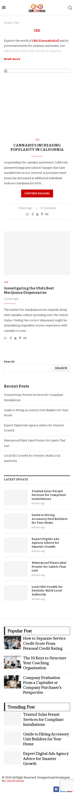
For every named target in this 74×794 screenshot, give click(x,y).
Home (8, 22)
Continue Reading (37, 193)
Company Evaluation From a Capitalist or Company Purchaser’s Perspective (42, 685)
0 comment (48, 208)
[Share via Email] (46, 214)
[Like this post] (27, 214)
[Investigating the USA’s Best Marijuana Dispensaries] (37, 253)
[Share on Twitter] (37, 214)
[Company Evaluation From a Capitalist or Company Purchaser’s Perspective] (12, 681)
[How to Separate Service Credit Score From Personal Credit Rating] (12, 642)
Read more (12, 59)
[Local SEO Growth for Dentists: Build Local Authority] (16, 593)
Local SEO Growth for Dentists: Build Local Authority (47, 590)
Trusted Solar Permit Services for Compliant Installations (49, 495)
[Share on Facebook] (32, 214)
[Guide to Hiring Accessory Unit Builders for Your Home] (16, 521)
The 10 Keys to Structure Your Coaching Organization (44, 663)
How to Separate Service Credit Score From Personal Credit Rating (44, 643)
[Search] (70, 8)
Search (9, 361)
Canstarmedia (15, 781)
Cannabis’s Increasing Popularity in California (37, 147)
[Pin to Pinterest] (42, 214)
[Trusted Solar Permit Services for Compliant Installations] (16, 497)
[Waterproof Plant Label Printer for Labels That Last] (16, 569)
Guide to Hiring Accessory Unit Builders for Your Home (49, 518)
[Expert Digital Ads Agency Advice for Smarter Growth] (16, 545)
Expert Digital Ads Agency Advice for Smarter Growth (45, 542)
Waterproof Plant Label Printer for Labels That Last (49, 566)
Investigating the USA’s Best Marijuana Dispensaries (29, 290)
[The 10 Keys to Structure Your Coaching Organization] (12, 662)
